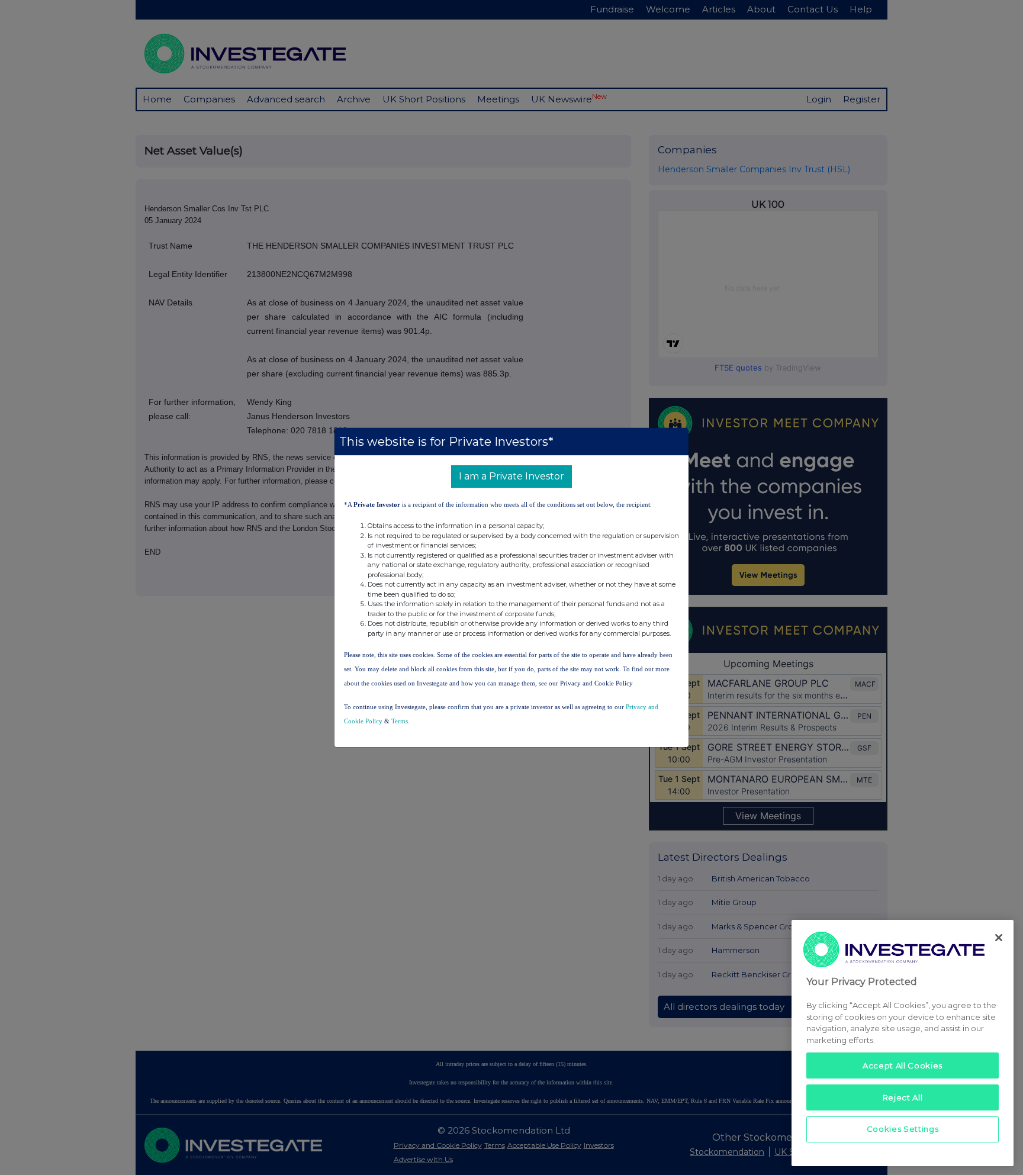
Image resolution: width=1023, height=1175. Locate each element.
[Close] (999, 938)
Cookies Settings (903, 1129)
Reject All (903, 1097)
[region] (903, 1043)
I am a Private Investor (511, 476)
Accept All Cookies (902, 1065)
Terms (399, 721)
